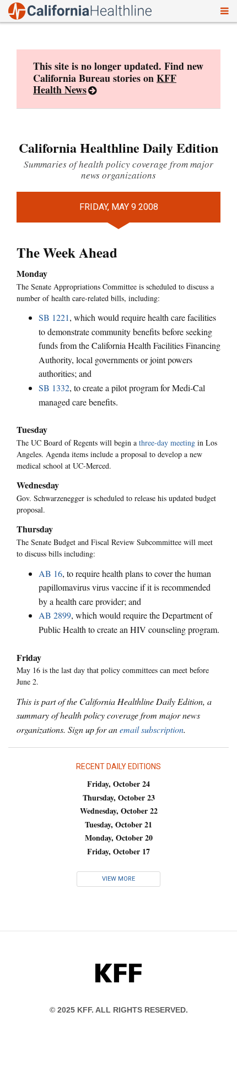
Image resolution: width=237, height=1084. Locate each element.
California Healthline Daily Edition (118, 147)
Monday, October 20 (119, 837)
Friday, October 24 (118, 784)
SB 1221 (54, 317)
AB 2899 (55, 615)
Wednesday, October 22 (119, 810)
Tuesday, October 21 (118, 824)
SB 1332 (54, 387)
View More (118, 878)
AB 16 (50, 573)
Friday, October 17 (118, 851)
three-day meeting (167, 442)
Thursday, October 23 (119, 797)
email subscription (152, 729)
